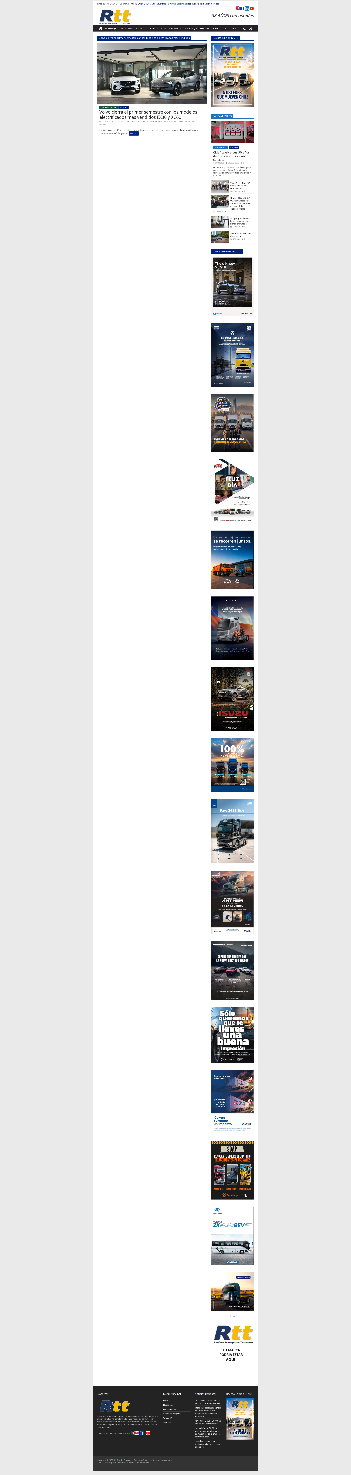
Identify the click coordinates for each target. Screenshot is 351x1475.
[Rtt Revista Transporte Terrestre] (100, 29)
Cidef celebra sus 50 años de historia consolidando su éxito (231, 156)
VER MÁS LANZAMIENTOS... (227, 251)
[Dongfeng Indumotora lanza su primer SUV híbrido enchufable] (220, 217)
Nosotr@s (110, 28)
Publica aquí (190, 28)
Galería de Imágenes (172, 1413)
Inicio (165, 1400)
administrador (120, 121)
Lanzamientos (127, 28)
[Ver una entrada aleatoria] (251, 29)
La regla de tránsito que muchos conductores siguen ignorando (207, 1444)
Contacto (167, 1422)
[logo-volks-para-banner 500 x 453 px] (232, 1291)
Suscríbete (175, 28)
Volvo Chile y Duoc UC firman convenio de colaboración (154, 3)
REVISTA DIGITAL (158, 28)
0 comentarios (135, 121)
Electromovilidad (209, 28)
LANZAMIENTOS (221, 147)
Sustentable (229, 28)
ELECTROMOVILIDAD (109, 107)
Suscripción (168, 1418)
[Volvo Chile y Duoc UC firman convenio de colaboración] (220, 181)
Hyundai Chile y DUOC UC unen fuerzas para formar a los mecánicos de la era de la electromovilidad (240, 203)
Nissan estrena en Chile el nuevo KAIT (240, 235)
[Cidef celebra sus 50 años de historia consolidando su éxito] (232, 122)
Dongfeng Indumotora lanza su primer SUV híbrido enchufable (240, 221)
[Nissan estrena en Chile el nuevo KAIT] (220, 232)
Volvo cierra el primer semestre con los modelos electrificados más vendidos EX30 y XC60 (148, 114)
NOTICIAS (123, 107)
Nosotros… (168, 1405)
